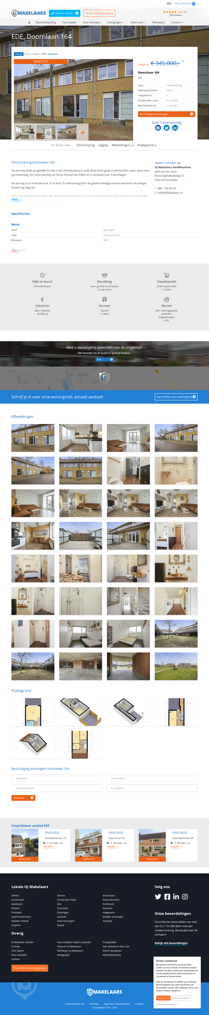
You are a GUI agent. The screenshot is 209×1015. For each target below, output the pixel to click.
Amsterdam (17, 899)
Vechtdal (107, 920)
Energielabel (109, 942)
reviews (175, 15)
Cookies (139, 1003)
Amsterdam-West (66, 899)
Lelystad (61, 916)
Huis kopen (69, 22)
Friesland (16, 912)
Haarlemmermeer (21, 916)
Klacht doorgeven (112, 950)
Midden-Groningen (113, 916)
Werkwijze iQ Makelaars (70, 950)
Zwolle (60, 925)
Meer (14, 199)
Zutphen (16, 925)
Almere (61, 895)
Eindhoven (108, 904)
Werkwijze (158, 22)
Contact (176, 22)
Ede (59, 904)
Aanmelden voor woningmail (174, 397)
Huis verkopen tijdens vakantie (74, 942)
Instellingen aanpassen (167, 1004)
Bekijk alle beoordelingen (171, 943)
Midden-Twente (20, 920)
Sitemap (93, 1003)
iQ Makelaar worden (22, 942)
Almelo (15, 895)
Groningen (63, 912)
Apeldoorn (17, 904)
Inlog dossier (183, 3)
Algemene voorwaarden (117, 1003)
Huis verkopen (92, 22)
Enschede (62, 908)
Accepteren (163, 998)
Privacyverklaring (74, 1003)
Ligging (103, 145)
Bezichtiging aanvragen (154, 114)
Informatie (136, 22)
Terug (19, 54)
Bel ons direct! (64, 13)
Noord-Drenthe (111, 899)
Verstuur (18, 798)
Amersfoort (109, 895)
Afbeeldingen (123, 145)
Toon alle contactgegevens (29, 968)
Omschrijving (86, 145)
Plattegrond (147, 145)
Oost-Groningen (66, 920)
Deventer (108, 908)
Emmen (15, 908)
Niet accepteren (182, 998)
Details (47, 846)
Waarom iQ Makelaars (69, 946)
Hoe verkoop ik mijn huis (116, 946)
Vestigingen (114, 22)
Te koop (15, 946)
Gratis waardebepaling (99, 13)
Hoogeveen (109, 912)
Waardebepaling (46, 22)
